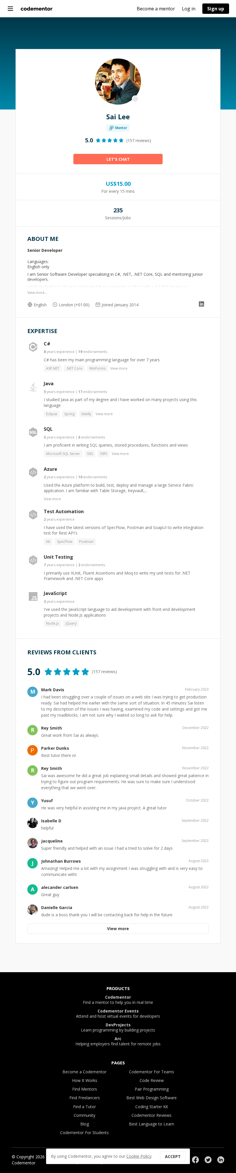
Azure (50, 469)
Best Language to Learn (151, 1124)
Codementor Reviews (152, 1115)
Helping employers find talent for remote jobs (118, 1041)
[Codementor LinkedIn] (220, 1159)
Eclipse (51, 413)
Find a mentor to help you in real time (118, 1000)
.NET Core (74, 368)
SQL (48, 429)
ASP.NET (52, 368)
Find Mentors (84, 1089)
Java (49, 383)
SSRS (103, 453)
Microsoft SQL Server (63, 453)
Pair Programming (152, 1089)
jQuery (71, 623)
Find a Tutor (84, 1106)
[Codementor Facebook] (195, 1159)
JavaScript (55, 593)
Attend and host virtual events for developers (118, 1013)
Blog (84, 1124)
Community (84, 1115)
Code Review (152, 1080)
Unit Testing (58, 557)
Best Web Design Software (151, 1097)
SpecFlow (64, 541)
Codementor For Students (84, 1132)
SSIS (90, 453)
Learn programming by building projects (118, 1027)
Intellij (86, 413)
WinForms (97, 368)
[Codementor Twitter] (208, 1159)
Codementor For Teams (151, 1071)
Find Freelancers (84, 1097)
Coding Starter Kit (151, 1106)
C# (47, 344)
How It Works (84, 1080)
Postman (86, 541)
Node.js (52, 623)
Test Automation (64, 511)
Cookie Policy (138, 1156)
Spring (69, 413)
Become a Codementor (84, 1071)
